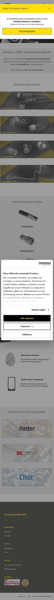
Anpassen (25, 326)
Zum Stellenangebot (27, 31)
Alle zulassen (27, 318)
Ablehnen (27, 334)
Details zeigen (38, 310)
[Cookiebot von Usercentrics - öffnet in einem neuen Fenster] (39, 263)
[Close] (49, 8)
